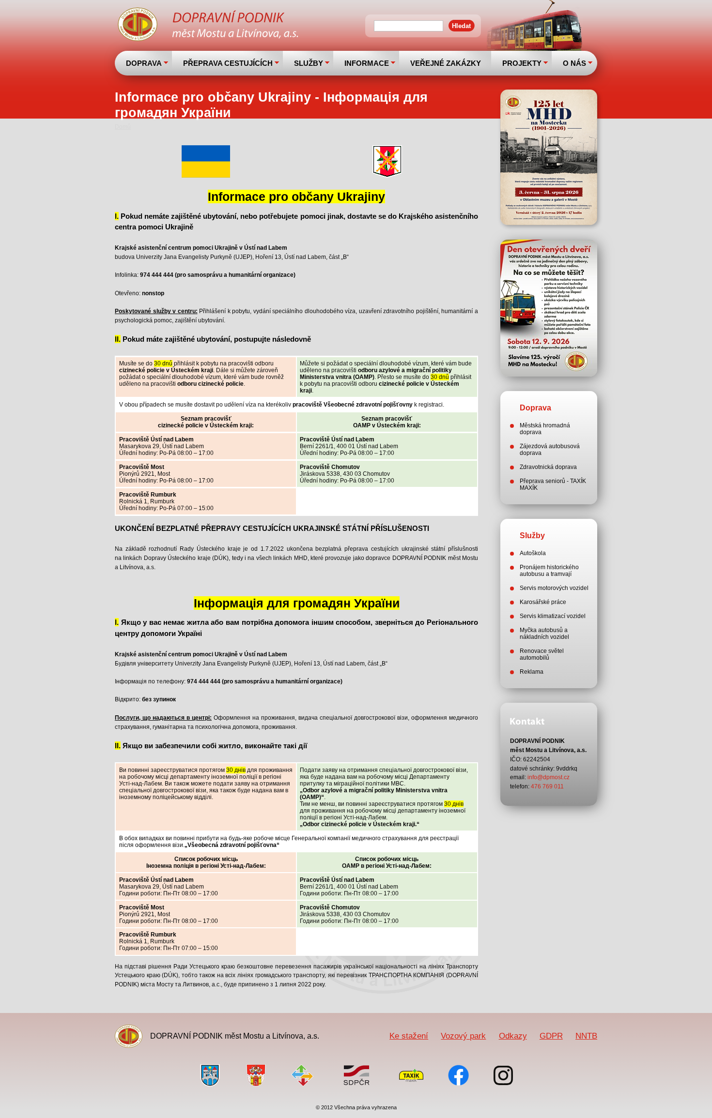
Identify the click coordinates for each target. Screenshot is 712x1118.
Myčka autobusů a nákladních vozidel (544, 633)
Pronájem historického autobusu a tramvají (549, 570)
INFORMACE (366, 63)
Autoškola (533, 553)
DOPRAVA (144, 63)
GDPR (551, 1036)
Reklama (531, 671)
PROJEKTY (522, 63)
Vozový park (463, 1036)
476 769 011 (547, 786)
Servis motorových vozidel (554, 588)
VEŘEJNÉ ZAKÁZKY (445, 63)
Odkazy (513, 1036)
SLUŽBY (308, 63)
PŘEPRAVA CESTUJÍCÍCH (228, 63)
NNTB (586, 1036)
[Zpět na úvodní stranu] (209, 25)
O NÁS (574, 63)
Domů (123, 126)
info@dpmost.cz (548, 777)
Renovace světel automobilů (542, 654)
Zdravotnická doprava (548, 467)
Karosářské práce (543, 602)
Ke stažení (408, 1036)
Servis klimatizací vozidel (553, 616)
